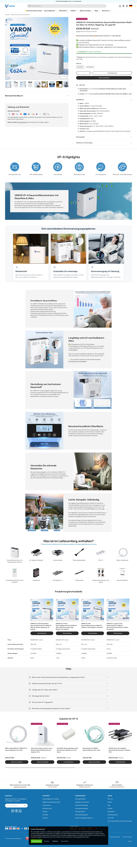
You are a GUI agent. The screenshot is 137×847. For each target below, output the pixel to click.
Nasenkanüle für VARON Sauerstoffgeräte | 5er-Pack (91, 749)
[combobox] (67, 6)
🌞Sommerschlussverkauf (34, 11)
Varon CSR (111, 818)
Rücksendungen (22, 122)
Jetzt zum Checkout (104, 77)
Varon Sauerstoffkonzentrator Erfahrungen (120, 821)
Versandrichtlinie (80, 811)
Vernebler (45, 815)
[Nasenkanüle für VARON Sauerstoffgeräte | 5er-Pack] (94, 734)
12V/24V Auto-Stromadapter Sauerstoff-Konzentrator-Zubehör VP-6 (119, 750)
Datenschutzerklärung (81, 805)
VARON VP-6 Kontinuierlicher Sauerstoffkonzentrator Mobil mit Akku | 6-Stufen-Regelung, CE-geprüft (20, 14)
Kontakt (110, 802)
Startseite (7, 14)
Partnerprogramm (113, 815)
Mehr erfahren (64, 841)
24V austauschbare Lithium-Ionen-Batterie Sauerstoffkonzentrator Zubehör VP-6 (42, 750)
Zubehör (44, 811)
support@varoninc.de (20, 787)
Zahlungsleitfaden (80, 799)
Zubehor (73, 11)
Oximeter (45, 818)
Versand (78, 31)
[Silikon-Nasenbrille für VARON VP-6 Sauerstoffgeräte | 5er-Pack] (16, 734)
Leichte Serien (46, 805)
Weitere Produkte (85, 11)
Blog (109, 805)
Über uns (110, 799)
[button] (123, 6)
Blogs (96, 11)
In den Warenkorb (112, 73)
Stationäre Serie (47, 808)
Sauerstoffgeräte (49, 11)
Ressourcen (105, 11)
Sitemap (110, 808)
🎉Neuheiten (63, 11)
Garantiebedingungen (81, 815)
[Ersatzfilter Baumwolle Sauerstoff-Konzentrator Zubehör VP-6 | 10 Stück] (68, 734)
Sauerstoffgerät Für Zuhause (50, 799)
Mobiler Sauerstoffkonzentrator (51, 802)
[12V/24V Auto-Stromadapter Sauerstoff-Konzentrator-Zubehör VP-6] (120, 734)
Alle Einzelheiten (41, 633)
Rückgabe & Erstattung (82, 802)
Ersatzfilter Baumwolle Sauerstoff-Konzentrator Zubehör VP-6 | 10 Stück (67, 750)
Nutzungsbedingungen (81, 808)
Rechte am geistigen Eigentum (84, 818)
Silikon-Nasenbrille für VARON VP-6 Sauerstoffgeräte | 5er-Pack (16, 749)
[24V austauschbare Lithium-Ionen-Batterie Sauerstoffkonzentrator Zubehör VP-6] (42, 734)
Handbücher (111, 811)
